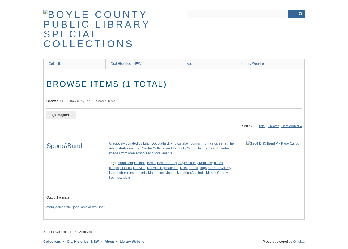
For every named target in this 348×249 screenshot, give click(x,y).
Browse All (54, 101)
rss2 (102, 207)
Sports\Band (64, 145)
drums (193, 168)
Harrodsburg (118, 173)
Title (262, 126)
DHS (183, 168)
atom (50, 207)
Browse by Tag (80, 101)
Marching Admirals (190, 173)
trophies (115, 178)
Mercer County (217, 173)
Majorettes (156, 173)
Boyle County (167, 163)
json (76, 207)
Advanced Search (292, 14)
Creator (273, 126)
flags (203, 168)
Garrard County (219, 168)
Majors (170, 173)
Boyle (151, 163)
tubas (127, 178)
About (191, 64)
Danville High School (162, 168)
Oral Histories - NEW (126, 64)
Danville (139, 168)
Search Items (105, 101)
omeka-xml (89, 207)
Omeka (298, 242)
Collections (57, 64)
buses (218, 163)
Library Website (252, 64)
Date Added (290, 126)
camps (114, 168)
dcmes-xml (63, 207)
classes (126, 168)
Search (300, 14)
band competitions (131, 163)
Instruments (138, 173)
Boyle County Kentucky (195, 163)
